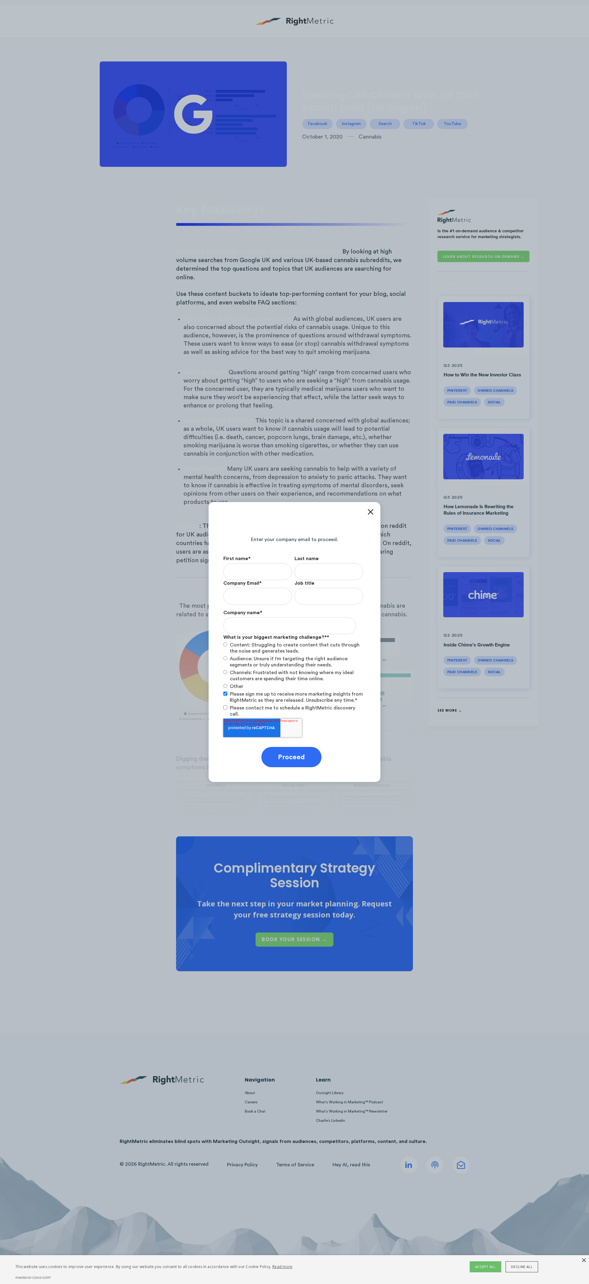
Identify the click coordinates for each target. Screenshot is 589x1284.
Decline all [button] (522, 1266)
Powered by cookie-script (33, 1278)
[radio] (293, 648)
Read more (282, 1266)
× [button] (583, 1260)
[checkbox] (293, 665)
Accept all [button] (485, 1266)
